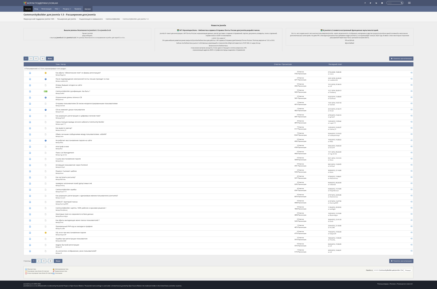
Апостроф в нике (62, 146)
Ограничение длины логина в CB (69, 97)
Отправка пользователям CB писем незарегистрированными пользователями (87, 103)
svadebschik (64, 81)
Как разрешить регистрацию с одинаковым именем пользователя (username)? (87, 196)
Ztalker (62, 93)
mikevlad (333, 184)
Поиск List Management (65, 153)
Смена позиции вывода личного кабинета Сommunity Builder (80, 122)
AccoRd (62, 228)
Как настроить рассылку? (65, 177)
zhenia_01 (63, 130)
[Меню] (409, 3)
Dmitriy (62, 185)
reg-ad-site (63, 155)
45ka (61, 142)
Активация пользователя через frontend (72, 165)
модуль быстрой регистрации (67, 245)
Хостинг (88, 9)
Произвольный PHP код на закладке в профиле (74, 226)
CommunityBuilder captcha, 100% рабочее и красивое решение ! (81, 208)
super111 (63, 124)
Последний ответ (335, 64)
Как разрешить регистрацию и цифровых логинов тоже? (78, 116)
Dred (61, 222)
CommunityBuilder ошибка (66, 189)
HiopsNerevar (334, 190)
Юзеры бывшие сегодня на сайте (69, 85)
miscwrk (62, 198)
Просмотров (287, 64)
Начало (28, 9)
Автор (63, 64)
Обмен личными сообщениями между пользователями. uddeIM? (81, 134)
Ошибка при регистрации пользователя (71, 239)
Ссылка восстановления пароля (68, 159)
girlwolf (62, 118)
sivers (332, 74)
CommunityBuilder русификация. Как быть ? (73, 91)
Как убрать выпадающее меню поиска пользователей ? (77, 220)
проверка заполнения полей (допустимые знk (74, 183)
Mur (61, 149)
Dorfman (333, 98)
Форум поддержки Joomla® (42, 3)
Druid (62, 112)
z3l (61, 87)
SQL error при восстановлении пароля (71, 232)
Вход (36, 9)
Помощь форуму (382, 284)
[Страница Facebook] (365, 3)
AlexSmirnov (334, 178)
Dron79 (332, 147)
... (39, 59)
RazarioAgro (64, 216)
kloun (61, 161)
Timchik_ (332, 240)
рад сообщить (87, 35)
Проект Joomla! (87, 33)
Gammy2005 (64, 204)
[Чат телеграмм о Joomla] (382, 3)
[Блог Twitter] (370, 3)
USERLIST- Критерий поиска (66, 202)
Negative (63, 75)
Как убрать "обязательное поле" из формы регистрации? (78, 73)
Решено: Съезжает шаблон (66, 171)
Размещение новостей (405, 284)
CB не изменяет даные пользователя (70, 110)
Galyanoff (63, 235)
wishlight (332, 209)
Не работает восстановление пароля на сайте (74, 140)
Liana (61, 136)
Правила (77, 9)
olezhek (62, 105)
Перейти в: (369, 270)
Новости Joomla (218, 25)
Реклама (393, 284)
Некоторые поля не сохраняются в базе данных (74, 214)
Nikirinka (63, 179)
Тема (58, 64)
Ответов (277, 64)
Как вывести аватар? (64, 128)
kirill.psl (62, 167)
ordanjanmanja (335, 135)
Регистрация (46, 9)
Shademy (333, 92)
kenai (61, 99)
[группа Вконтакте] (376, 3)
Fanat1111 (63, 192)
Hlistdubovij (63, 210)
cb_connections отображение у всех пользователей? (76, 251)
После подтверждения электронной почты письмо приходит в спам (82, 79)
